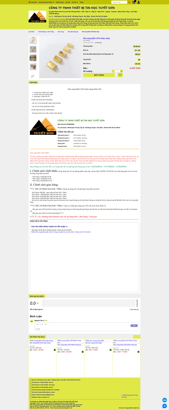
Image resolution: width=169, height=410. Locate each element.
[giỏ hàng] (134, 2)
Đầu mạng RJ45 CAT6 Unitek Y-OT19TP (97, 345)
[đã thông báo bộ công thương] (130, 397)
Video (82, 2)
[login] (55, 352)
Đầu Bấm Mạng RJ (73, 32)
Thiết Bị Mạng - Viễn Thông (46, 32)
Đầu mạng (61, 32)
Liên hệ (67, 2)
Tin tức (74, 2)
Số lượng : (88, 71)
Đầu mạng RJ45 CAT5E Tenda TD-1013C (42, 345)
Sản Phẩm (31, 32)
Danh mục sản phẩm (45, 2)
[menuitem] (33, 40)
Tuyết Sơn (136, 408)
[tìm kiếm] (129, 2)
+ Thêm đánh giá (134, 309)
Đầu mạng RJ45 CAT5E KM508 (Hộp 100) (125, 345)
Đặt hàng (99, 75)
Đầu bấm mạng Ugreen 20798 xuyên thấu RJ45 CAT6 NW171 (69, 345)
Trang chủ (33, 2)
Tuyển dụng (59, 2)
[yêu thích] (120, 75)
